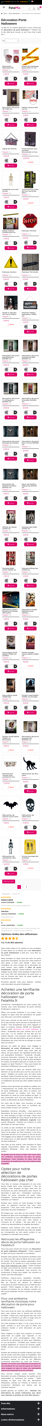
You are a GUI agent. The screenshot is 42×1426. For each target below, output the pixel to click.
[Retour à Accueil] (1, 14)
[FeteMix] (15, 8)
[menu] (34, 9)
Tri (3, 41)
